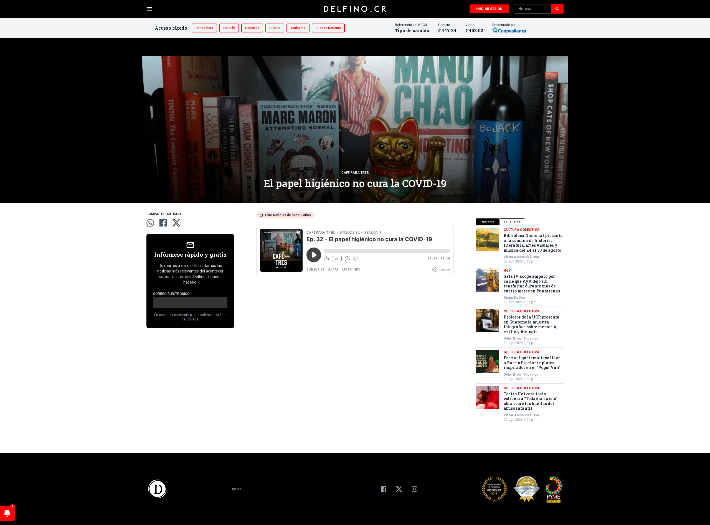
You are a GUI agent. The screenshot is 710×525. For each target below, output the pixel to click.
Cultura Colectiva (521, 230)
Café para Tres (355, 173)
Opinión (229, 28)
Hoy (507, 270)
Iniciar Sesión (489, 9)
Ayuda (237, 489)
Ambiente (298, 28)
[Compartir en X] (176, 222)
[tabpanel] (520, 325)
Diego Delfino (514, 298)
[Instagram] (414, 489)
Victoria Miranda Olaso (521, 257)
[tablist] (520, 221)
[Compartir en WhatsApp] (150, 223)
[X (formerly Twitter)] (399, 489)
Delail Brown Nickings (521, 338)
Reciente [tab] (488, 222)
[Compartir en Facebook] (163, 222)
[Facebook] (383, 489)
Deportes (252, 28)
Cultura (274, 28)
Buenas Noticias (328, 28)
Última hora (204, 28)
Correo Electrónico (171, 294)
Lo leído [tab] (512, 222)
